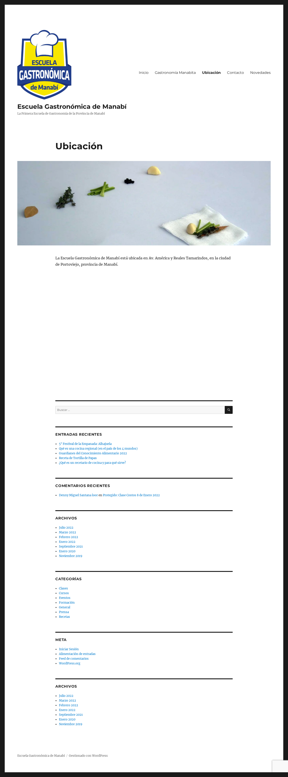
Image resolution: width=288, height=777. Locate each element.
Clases (63, 588)
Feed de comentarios (74, 659)
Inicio (143, 72)
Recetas (64, 617)
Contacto (235, 72)
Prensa (64, 612)
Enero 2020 (67, 551)
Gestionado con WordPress (88, 756)
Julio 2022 (66, 528)
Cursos (64, 593)
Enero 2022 (67, 542)
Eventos (64, 598)
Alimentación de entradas (77, 654)
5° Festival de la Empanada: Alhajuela (85, 444)
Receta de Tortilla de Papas (78, 458)
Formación (67, 603)
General (64, 607)
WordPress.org (69, 663)
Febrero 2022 (68, 537)
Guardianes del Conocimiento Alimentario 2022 (93, 453)
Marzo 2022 (67, 532)
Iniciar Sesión (69, 649)
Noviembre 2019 (70, 556)
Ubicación (211, 72)
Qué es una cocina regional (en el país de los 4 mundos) (98, 449)
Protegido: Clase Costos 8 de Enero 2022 (131, 495)
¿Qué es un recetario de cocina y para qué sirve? (92, 463)
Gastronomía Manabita (175, 72)
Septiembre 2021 (71, 546)
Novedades (260, 72)
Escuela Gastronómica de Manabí (71, 106)
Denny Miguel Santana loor (78, 495)
